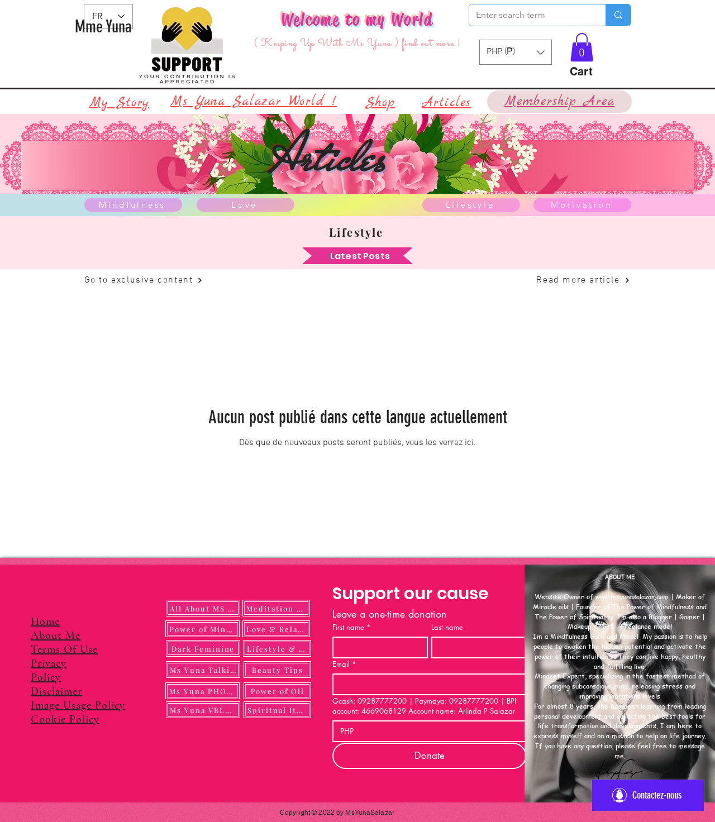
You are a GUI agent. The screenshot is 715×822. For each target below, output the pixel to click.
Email (344, 664)
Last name (447, 627)
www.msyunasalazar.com (632, 596)
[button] (582, 47)
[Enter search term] (618, 15)
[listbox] (515, 52)
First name (351, 627)
